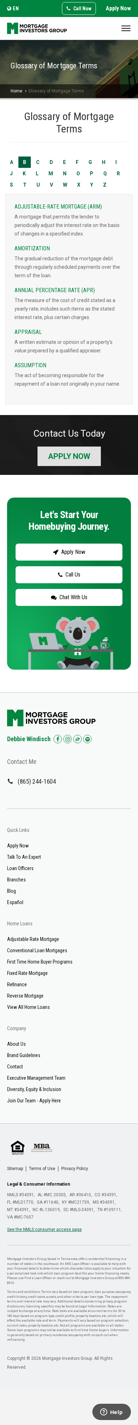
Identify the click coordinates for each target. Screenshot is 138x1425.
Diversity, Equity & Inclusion (34, 1089)
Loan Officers (20, 868)
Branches (16, 879)
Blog (11, 891)
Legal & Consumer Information (38, 1184)
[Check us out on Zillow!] (77, 739)
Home (16, 91)
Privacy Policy (74, 1168)
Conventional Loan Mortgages (37, 950)
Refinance (17, 984)
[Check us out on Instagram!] (67, 739)
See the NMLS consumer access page (44, 1229)
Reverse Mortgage (25, 996)
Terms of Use (42, 1168)
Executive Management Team (36, 1078)
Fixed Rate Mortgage (27, 973)
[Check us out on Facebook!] (57, 739)
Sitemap (15, 1168)
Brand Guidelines (23, 1055)
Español (15, 902)
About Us (16, 1044)
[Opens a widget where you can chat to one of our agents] (111, 1412)
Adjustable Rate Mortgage (33, 939)
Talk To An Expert (24, 857)
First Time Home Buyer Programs (40, 962)
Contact (15, 1066)
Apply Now (118, 8)
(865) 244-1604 (37, 781)
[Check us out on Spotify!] (87, 739)
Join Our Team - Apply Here (34, 1100)
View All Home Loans (28, 1007)
